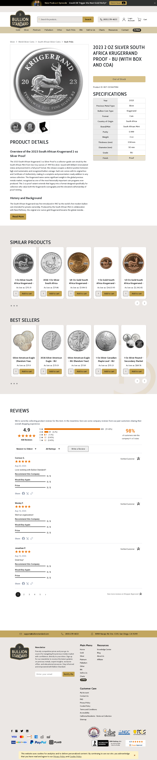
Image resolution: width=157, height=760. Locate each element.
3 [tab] (17, 305)
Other (59, 30)
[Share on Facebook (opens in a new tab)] (23, 494)
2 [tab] (14, 305)
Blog (98, 653)
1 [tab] (11, 305)
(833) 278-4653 (110, 19)
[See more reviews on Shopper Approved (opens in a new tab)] (31, 493)
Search (88, 19)
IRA (81, 30)
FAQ (81, 699)
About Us (100, 656)
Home (82, 649)
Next (144, 303)
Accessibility (84, 713)
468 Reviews (29, 440)
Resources (113, 30)
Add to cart (27, 293)
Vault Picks (71, 30)
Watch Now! (116, 3)
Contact (125, 30)
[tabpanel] (24, 273)
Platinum (37, 30)
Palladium (49, 30)
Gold (18, 30)
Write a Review (78, 449)
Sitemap (83, 719)
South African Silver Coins (49, 42)
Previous (137, 303)
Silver (26, 30)
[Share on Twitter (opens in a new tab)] (27, 493)
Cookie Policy (85, 706)
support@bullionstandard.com (36, 634)
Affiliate (100, 659)
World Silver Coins (26, 42)
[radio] (78, 429)
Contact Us (84, 696)
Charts (102, 30)
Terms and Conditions (88, 709)
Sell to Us (90, 30)
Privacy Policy (85, 703)
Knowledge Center (104, 649)
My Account (84, 693)
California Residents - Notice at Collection (96, 716)
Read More (18, 216)
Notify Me (68, 674)
